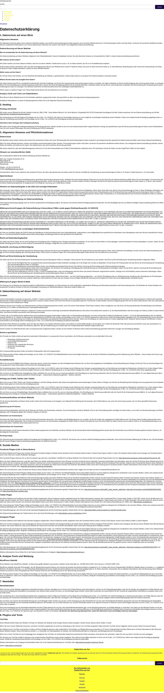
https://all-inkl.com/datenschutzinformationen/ (15, 114)
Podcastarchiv (8, 15)
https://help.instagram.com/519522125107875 (142, 547)
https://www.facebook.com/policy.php (15, 491)
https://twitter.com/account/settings (70, 513)
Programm (7, 17)
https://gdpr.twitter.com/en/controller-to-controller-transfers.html (105, 510)
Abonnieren (8, 13)
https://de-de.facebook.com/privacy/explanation (36, 466)
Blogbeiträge (8, 11)
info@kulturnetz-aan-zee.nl (14, 169)
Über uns (7, 18)
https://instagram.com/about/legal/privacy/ (70, 552)
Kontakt (6, 20)
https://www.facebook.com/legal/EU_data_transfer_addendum (105, 489)
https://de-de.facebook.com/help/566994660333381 (144, 489)
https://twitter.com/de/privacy (143, 502)
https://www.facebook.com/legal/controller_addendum (33, 483)
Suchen (2, 4)
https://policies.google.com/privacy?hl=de (89, 642)
